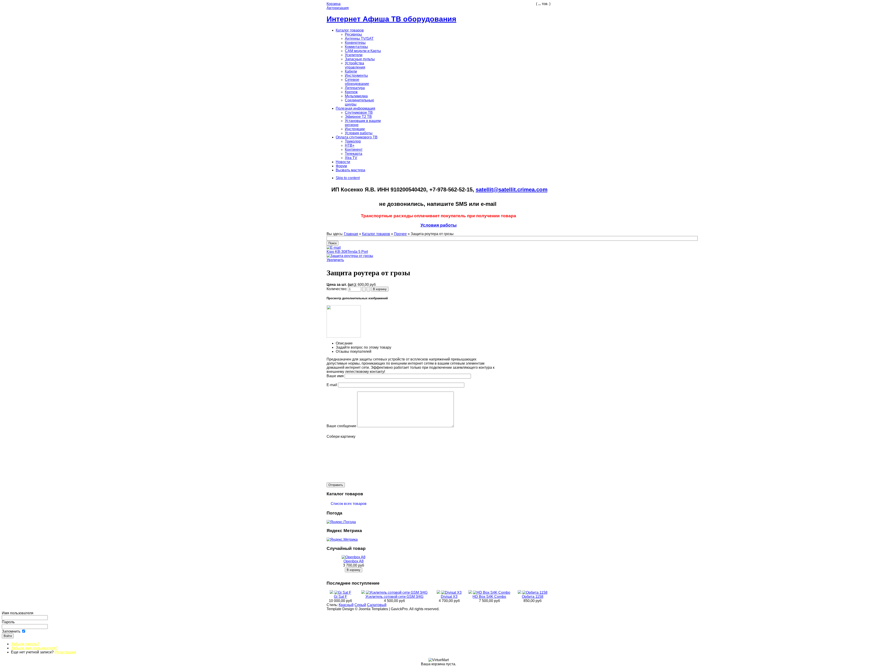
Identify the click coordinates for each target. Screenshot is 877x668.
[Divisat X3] (451, 592)
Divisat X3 (449, 597)
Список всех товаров (347, 504)
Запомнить (11, 631)
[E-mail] (334, 246)
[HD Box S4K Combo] (491, 592)
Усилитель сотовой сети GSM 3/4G (394, 597)
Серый (360, 605)
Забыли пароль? (25, 644)
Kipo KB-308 (337, 252)
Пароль (8, 622)
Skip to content (348, 178)
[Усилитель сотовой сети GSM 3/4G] (397, 592)
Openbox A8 (353, 561)
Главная (351, 234)
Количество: (337, 289)
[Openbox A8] (353, 557)
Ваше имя (335, 376)
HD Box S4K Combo (489, 597)
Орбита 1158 (532, 597)
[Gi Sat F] (342, 592)
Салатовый (376, 605)
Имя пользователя (17, 613)
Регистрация (65, 652)
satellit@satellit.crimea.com (511, 189)
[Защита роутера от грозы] (344, 336)
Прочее (400, 234)
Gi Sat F (340, 597)
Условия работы (438, 225)
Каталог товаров (376, 234)
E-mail (332, 385)
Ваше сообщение (341, 426)
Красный (346, 605)
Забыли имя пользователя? (34, 648)
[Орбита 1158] (534, 592)
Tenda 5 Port (357, 252)
